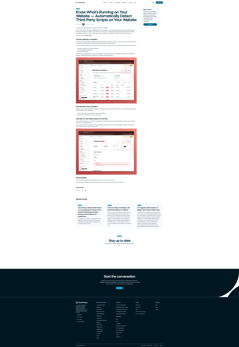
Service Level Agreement (140, 313)
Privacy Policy (149, 345)
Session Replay (99, 324)
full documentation (110, 180)
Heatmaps (98, 322)
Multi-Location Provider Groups (121, 309)
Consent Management (100, 313)
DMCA (137, 309)
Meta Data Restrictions (120, 330)
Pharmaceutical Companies (121, 313)
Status (161, 345)
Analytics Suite (99, 318)
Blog (117, 319)
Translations (99, 333)
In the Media (118, 323)
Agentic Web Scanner (100, 311)
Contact (156, 309)
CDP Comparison (119, 332)
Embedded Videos (100, 329)
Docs (117, 321)
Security (98, 335)
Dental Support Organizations (121, 311)
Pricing (117, 334)
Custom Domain (99, 309)
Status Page (118, 336)
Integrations (99, 307)
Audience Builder (100, 331)
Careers (156, 307)
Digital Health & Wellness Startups (122, 307)
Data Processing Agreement (141, 311)
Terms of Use (138, 307)
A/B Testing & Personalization (102, 320)
